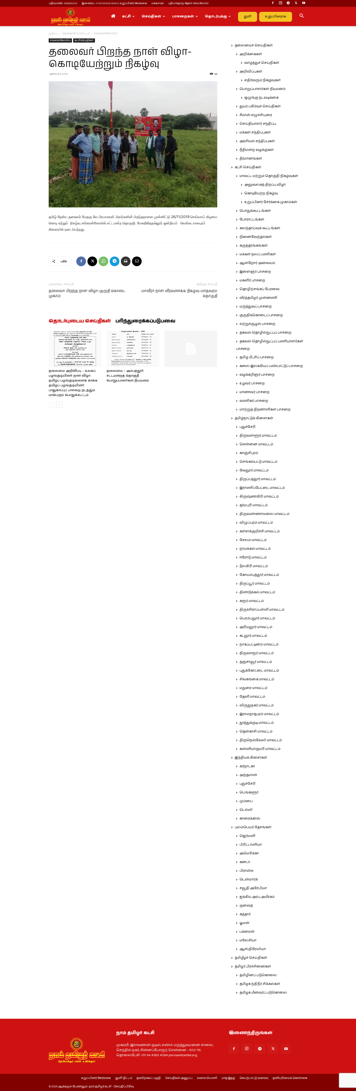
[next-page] (59, 405)
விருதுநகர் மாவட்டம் (257, 705)
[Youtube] (303, 3)
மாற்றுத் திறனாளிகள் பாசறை (265, 409)
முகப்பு (53, 33)
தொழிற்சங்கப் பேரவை (259, 289)
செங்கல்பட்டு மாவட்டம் (258, 461)
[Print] (126, 261)
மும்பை (246, 801)
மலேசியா (248, 940)
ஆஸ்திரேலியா (253, 949)
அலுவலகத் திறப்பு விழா (265, 184)
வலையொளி (207, 1078)
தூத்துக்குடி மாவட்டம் (257, 722)
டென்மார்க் (249, 879)
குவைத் (246, 905)
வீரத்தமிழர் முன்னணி (258, 297)
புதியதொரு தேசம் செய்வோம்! (188, 3)
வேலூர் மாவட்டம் (254, 470)
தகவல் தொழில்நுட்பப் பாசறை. (266, 332)
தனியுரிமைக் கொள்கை (290, 1078)
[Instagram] (280, 3)
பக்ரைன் (247, 931)
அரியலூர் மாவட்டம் (256, 627)
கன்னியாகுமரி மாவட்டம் (260, 749)
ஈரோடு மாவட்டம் (253, 557)
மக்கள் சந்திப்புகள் (255, 132)
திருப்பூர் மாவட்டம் (255, 583)
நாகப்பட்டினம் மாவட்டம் (259, 644)
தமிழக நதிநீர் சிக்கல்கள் (260, 984)
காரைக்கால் (250, 818)
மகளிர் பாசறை (252, 280)
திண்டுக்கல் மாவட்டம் (257, 592)
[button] (301, 16)
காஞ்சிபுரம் (249, 453)
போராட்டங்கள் (252, 219)
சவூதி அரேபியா (253, 888)
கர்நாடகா (247, 766)
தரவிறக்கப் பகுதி (149, 1078)
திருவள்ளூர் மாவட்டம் (258, 435)
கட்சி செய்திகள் (84, 40)
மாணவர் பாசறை (255, 392)
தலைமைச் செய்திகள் (254, 45)
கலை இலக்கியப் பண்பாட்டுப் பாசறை (271, 366)
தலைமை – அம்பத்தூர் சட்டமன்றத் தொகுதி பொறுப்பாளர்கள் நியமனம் (128, 376)
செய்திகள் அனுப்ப (179, 1078)
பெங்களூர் (249, 792)
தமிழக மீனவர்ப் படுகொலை (263, 992)
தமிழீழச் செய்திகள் (251, 957)
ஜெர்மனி (247, 836)
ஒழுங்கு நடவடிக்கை (261, 97)
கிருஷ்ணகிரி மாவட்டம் (259, 496)
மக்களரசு (157, 3)
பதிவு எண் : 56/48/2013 (63, 3)
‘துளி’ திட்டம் (123, 1078)
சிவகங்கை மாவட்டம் (257, 679)
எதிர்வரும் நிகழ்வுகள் (262, 80)
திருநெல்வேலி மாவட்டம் (261, 740)
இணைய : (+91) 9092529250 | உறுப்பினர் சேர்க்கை (114, 3)
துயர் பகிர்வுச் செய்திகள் (260, 106)
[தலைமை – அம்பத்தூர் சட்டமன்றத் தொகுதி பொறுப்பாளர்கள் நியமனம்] (133, 349)
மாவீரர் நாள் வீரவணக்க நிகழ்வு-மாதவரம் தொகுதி (179, 293)
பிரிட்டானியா (251, 844)
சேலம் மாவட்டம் (253, 540)
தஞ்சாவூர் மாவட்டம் (256, 662)
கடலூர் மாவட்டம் (253, 635)
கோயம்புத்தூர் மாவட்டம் (259, 575)
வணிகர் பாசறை (254, 400)
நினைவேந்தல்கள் (256, 237)
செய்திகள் (151, 16)
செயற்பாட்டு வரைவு (254, 1078)
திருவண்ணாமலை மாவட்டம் (264, 514)
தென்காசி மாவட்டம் (76, 33)
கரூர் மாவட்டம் (252, 601)
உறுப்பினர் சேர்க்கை (96, 1078)
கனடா (245, 862)
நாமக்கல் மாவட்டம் (255, 548)
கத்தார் (245, 914)
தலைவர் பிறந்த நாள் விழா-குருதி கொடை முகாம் (87, 293)
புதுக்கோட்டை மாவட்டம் (259, 670)
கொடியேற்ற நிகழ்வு (261, 193)
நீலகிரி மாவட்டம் (254, 566)
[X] (296, 3)
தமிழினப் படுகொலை (258, 975)
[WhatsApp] (103, 261)
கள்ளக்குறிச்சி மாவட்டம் (260, 531)
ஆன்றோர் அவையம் (257, 263)
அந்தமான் (248, 775)
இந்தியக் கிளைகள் (251, 757)
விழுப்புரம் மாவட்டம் (256, 522)
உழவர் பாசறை (252, 383)
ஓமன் (244, 923)
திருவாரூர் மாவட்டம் (257, 653)
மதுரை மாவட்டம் (253, 688)
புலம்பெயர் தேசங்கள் (253, 827)
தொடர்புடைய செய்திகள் (80, 321)
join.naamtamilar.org (183, 1055)
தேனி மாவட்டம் (252, 696)
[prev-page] (52, 405)
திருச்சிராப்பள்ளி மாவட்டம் (262, 609)
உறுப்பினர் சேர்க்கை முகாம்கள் (270, 202)
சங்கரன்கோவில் (60, 40)
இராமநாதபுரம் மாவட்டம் (259, 714)
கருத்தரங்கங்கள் (254, 245)
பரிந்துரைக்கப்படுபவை (145, 321)
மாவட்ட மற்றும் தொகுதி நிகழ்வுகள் (269, 176)
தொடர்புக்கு (216, 16)
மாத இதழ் (228, 1078)
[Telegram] (288, 3)
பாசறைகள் (183, 16)
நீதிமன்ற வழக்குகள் (257, 150)
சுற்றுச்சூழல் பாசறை (257, 324)
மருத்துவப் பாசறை (256, 306)
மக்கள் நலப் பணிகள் (258, 254)
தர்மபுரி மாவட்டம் (254, 505)
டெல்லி (246, 810)
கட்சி (126, 16)
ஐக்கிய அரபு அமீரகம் (257, 897)
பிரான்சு (247, 870)
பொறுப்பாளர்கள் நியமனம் (263, 89)
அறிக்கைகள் (251, 54)
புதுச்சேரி (247, 427)
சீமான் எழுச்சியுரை (256, 115)
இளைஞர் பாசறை (255, 271)
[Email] (137, 261)
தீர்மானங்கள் (251, 158)
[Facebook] (272, 3)
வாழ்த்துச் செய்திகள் (261, 63)
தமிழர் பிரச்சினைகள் (253, 966)
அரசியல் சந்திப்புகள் (257, 141)
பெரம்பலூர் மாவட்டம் (257, 618)
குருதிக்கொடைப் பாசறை (261, 315)
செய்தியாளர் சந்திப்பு (258, 123)
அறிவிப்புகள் (251, 71)
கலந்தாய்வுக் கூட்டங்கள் (260, 228)
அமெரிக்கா (249, 853)
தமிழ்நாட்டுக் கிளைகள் (254, 418)
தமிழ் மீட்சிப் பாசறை (257, 357)
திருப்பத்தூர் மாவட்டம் (258, 479)
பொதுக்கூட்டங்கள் (255, 210)
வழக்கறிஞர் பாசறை (257, 374)
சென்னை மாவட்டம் (256, 444)
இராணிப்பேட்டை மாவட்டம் (262, 488)
